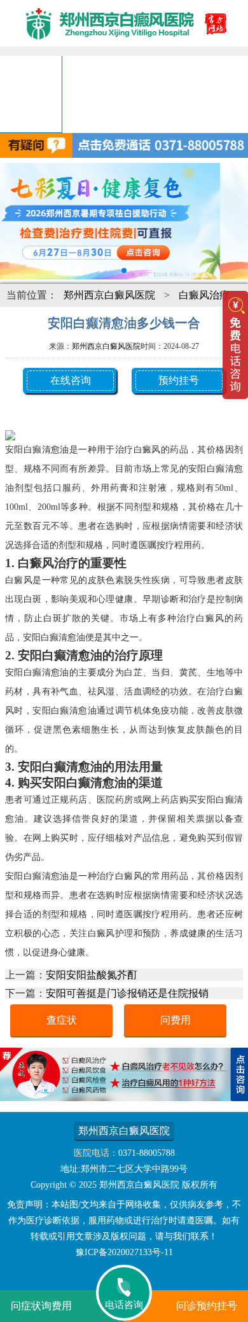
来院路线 (30, 119)
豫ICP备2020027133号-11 (124, 1252)
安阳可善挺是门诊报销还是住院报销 (127, 993)
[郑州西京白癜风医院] (124, 48)
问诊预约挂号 (206, 1305)
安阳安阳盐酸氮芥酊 (91, 974)
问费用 (175, 1020)
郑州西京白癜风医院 (109, 295)
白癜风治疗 (204, 295)
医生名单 (41, 94)
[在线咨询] (124, 1097)
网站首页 (20, 68)
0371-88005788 (146, 1153)
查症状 (61, 1020)
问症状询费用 (41, 1305)
